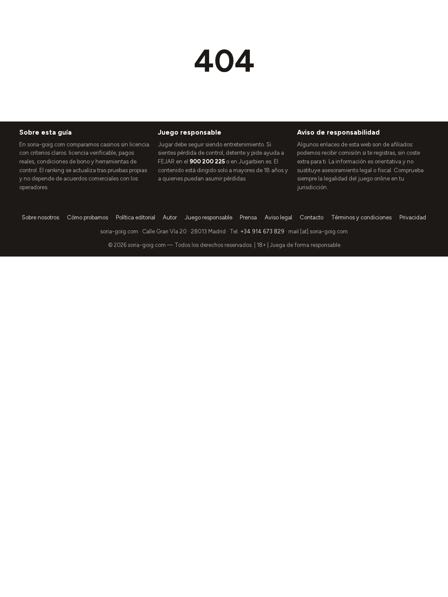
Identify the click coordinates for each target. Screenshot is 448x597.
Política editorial (135, 217)
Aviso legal (278, 217)
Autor (170, 217)
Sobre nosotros (40, 217)
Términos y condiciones (361, 217)
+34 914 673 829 (262, 231)
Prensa (248, 217)
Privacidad (412, 217)
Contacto (311, 217)
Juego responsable (208, 217)
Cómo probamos (87, 217)
